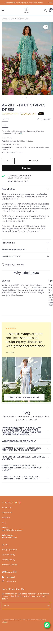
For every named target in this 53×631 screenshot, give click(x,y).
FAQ (4, 522)
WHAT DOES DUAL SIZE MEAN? (19, 441)
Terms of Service (9, 564)
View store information (18, 181)
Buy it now (26, 168)
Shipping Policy (9, 549)
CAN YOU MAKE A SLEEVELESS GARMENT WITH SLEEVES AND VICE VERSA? (22, 467)
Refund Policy (8, 554)
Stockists (6, 517)
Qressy (4, 621)
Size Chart (7, 507)
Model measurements (14, 249)
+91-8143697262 (9, 537)
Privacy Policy (8, 559)
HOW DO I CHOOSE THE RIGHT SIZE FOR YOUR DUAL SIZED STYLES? (21, 449)
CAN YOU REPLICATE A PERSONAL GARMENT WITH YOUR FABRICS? (21, 477)
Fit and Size (8, 243)
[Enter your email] (48, 606)
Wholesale (7, 512)
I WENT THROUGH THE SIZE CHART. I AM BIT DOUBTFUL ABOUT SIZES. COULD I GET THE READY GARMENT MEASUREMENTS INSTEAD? (22, 431)
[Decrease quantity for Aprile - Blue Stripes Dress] (4, 161)
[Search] (45, 10)
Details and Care (11, 256)
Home (4, 19)
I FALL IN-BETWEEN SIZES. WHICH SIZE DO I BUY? (23, 458)
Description (8, 189)
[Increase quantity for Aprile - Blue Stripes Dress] (11, 161)
